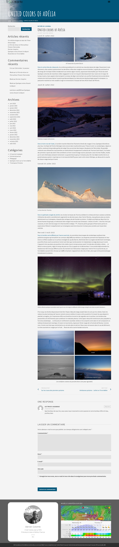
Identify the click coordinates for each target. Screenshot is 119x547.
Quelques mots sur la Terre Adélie (20, 161)
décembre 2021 (14, 137)
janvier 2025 (13, 106)
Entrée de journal (44, 26)
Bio (33, 537)
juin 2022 (12, 123)
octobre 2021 (14, 141)
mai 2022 (12, 126)
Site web (40, 469)
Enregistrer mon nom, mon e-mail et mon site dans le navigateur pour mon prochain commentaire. (73, 476)
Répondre (107, 406)
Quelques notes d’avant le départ (18, 51)
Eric (11, 68)
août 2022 (13, 119)
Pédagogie (13, 158)
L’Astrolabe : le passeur (22, 68)
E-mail (40, 461)
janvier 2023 (13, 108)
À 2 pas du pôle (100, 545)
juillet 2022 (13, 121)
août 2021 (13, 143)
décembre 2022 (14, 110)
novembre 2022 (15, 112)
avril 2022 (13, 128)
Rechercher (11, 26)
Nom (40, 454)
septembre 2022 (15, 117)
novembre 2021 (15, 139)
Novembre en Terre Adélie (16, 54)
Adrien (51, 33)
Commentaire (43, 433)
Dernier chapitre (13, 49)
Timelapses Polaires (16, 163)
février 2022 (13, 132)
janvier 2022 (13, 135)
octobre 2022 (14, 115)
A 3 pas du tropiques (16, 154)
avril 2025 (13, 103)
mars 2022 (13, 130)
